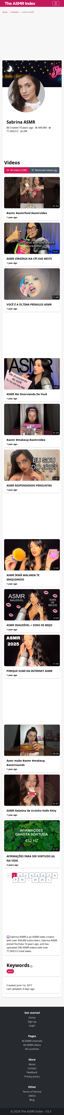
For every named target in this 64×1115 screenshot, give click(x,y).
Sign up (32, 1021)
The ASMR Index (32, 1111)
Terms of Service (32, 1091)
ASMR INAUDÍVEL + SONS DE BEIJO (29, 625)
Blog (32, 1099)
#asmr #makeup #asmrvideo (26, 440)
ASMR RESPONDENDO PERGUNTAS (29, 485)
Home (32, 1017)
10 (22, 879)
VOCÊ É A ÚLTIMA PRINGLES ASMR (29, 304)
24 (35, 879)
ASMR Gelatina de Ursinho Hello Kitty (31, 810)
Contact (32, 1068)
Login (32, 1025)
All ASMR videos (32, 1045)
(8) (46, 170)
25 (42, 879)
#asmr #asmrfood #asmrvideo (27, 213)
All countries (32, 1049)
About (32, 1064)
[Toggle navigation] (55, 3)
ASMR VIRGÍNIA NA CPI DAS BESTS (29, 258)
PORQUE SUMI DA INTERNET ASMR (29, 671)
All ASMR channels (32, 1041)
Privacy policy (32, 1076)
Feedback (32, 1072)
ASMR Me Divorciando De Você (27, 394)
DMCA (32, 1095)
